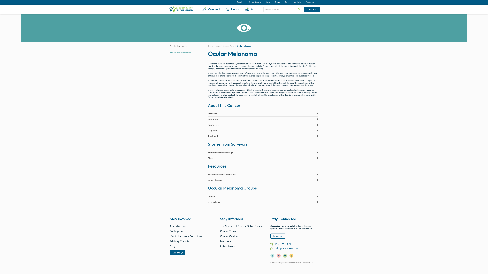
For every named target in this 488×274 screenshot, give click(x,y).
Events (277, 2)
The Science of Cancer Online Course (241, 226)
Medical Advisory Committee (186, 236)
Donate (311, 9)
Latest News (227, 246)
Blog (286, 2)
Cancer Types (228, 231)
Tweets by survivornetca (180, 52)
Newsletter (297, 2)
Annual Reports (255, 2)
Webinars (310, 2)
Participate (176, 231)
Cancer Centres (229, 236)
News (268, 2)
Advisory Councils (179, 241)
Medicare (225, 241)
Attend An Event (179, 226)
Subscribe (277, 236)
